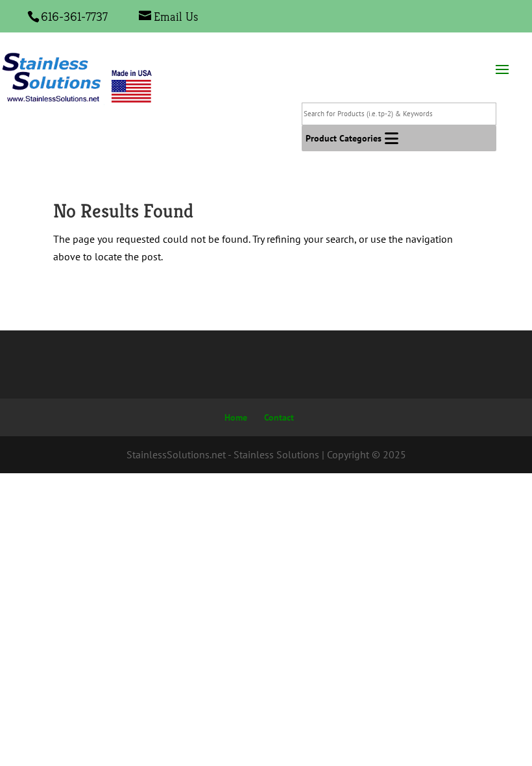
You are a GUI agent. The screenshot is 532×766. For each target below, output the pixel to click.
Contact (279, 417)
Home (235, 417)
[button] (343, 138)
